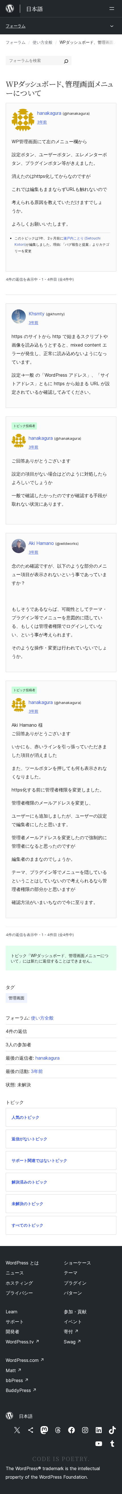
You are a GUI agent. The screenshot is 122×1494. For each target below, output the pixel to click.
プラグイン (75, 1283)
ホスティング (19, 1283)
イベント (73, 1321)
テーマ (70, 1273)
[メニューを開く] (113, 8)
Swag (72, 1342)
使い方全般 (42, 42)
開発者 (12, 1331)
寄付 (71, 1331)
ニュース (15, 1273)
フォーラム (16, 25)
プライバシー (19, 1293)
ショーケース (77, 1263)
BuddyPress (21, 1390)
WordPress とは (22, 1263)
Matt (14, 1370)
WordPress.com (25, 1360)
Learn (11, 1311)
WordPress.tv (22, 1342)
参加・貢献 (75, 1311)
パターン (73, 1293)
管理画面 (16, 997)
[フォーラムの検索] (66, 60)
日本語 (26, 1416)
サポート (15, 1321)
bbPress (17, 1380)
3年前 (42, 122)
